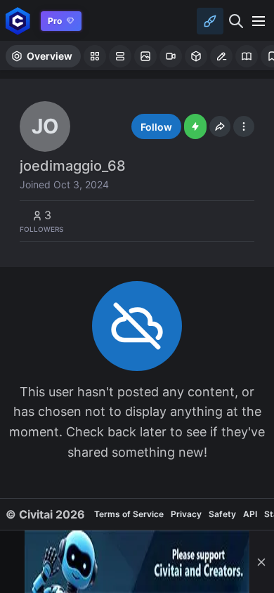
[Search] (236, 21)
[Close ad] (261, 561)
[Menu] (258, 21)
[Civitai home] (18, 21)
